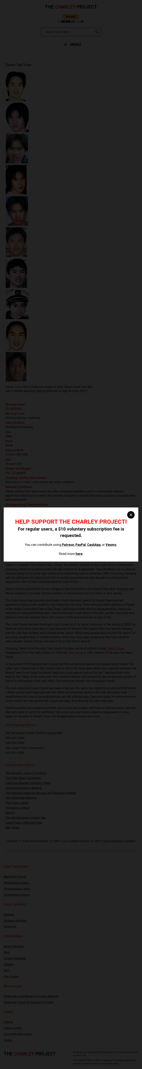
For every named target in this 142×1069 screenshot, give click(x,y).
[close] (131, 515)
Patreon (68, 545)
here (79, 554)
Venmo (111, 545)
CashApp (94, 545)
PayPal (80, 545)
